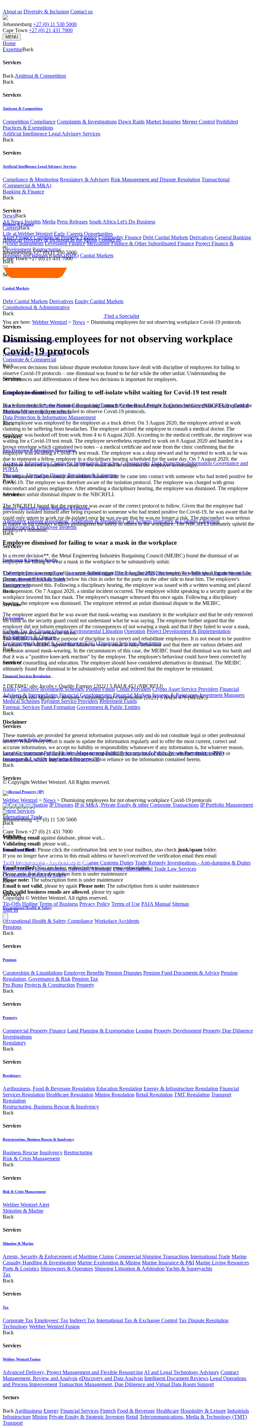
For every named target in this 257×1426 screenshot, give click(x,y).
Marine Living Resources (222, 1262)
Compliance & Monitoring (31, 179)
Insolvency (51, 1152)
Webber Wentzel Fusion (54, 1326)
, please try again (40, 886)
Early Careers (68, 234)
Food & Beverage (136, 1411)
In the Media (83, 240)
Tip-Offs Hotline (20, 904)
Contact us (81, 11)
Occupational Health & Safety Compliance (48, 921)
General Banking (233, 237)
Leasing (144, 1031)
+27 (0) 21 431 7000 (51, 30)
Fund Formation (58, 707)
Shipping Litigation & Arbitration (129, 1268)
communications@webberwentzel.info (46, 862)
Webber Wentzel (49, 322)
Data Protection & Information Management (49, 417)
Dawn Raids (131, 121)
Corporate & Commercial (29, 359)
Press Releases (72, 222)
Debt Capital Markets (165, 237)
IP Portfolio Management (226, 805)
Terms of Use (125, 904)
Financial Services (79, 1411)
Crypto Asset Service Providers (185, 689)
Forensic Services (21, 707)
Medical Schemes (21, 701)
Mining (40, 1417)
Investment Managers (222, 695)
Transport (13, 1423)
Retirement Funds (118, 701)
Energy (51, 1411)
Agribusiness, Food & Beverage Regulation (49, 1088)
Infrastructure (17, 1417)
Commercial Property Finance (34, 1031)
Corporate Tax (18, 1320)
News (79, 322)
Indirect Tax (82, 1320)
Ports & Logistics (21, 1268)
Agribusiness (28, 1411)
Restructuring (78, 1152)
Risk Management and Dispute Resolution (155, 179)
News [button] (9, 215)
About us (12, 11)
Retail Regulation (154, 1094)
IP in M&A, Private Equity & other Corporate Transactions (137, 805)
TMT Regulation (192, 1094)
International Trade (210, 1256)
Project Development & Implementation (189, 631)
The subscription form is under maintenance (139, 886)
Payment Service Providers (69, 701)
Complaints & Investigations (87, 121)
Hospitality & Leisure (203, 1411)
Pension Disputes (123, 973)
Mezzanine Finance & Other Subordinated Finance (140, 243)
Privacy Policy (94, 904)
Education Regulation (119, 1088)
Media (49, 222)
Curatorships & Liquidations (33, 973)
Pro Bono (13, 985)
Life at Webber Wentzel (28, 234)
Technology (15, 1326)
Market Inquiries (163, 121)
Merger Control (198, 121)
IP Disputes (61, 805)
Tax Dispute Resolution (204, 1320)
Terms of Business (58, 904)
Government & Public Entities (108, 707)
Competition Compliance (29, 121)
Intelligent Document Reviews (176, 1378)
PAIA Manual (156, 904)
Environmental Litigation (96, 631)
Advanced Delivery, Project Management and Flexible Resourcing (73, 1372)
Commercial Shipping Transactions (152, 1256)
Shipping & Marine (23, 1211)
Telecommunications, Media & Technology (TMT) (193, 1417)
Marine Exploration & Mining (109, 1262)
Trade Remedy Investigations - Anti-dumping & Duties (193, 863)
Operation (134, 631)
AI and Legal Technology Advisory (181, 1372)
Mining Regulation (115, 1094)
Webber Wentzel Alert (26, 1205)
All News (13, 222)
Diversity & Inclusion (46, 11)
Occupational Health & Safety (27, 908)
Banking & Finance (23, 191)
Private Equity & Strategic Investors (86, 1417)
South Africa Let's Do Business (122, 222)
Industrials (238, 1411)
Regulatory (14, 1043)
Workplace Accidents (116, 921)
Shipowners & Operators (66, 1268)
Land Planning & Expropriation (100, 1031)
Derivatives (201, 237)
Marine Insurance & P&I (168, 1262)
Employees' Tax (51, 1320)
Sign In (10, 910)
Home (9, 43)
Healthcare (167, 1411)
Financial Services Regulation (27, 676)
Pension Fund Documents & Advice (181, 973)
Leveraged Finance (65, 243)
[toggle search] (5, 266)
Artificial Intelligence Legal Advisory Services (51, 134)
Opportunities (98, 234)
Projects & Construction (49, 985)
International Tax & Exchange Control (136, 1320)
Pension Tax (85, 979)
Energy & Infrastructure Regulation (181, 1088)
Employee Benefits (84, 973)
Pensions (12, 927)
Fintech (108, 1411)
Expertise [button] (12, 49)
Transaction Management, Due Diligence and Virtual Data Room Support (136, 1384)
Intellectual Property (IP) (23, 792)
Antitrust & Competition (40, 76)
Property (85, 985)
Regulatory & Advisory (84, 179)
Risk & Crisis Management (31, 1158)
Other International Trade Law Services (154, 869)
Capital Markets (96, 255)
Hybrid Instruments (23, 243)
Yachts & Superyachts (189, 1268)
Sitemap (180, 904)
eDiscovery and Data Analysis (111, 1378)
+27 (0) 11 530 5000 (55, 24)
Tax (7, 1274)
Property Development (177, 1031)
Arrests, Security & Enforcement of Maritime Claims (58, 1256)
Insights (32, 222)
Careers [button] (11, 228)
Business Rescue (20, 1152)
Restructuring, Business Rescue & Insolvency (51, 1106)
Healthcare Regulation (69, 1094)
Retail (132, 1417)
